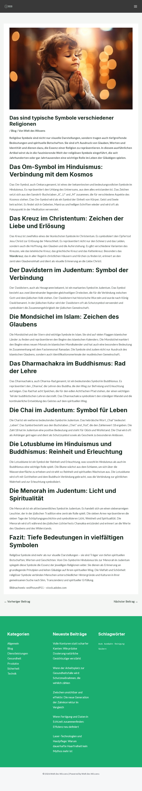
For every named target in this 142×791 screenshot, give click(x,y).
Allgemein (13, 643)
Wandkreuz (16, 256)
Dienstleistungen (17, 653)
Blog (13, 130)
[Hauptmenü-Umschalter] (135, 6)
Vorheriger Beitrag (17, 601)
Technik (11, 673)
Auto (100, 643)
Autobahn (108, 643)
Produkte (13, 663)
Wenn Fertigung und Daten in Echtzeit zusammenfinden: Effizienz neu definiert (70, 721)
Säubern (102, 648)
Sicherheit (13, 668)
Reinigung (119, 643)
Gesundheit (14, 658)
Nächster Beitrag (126, 601)
